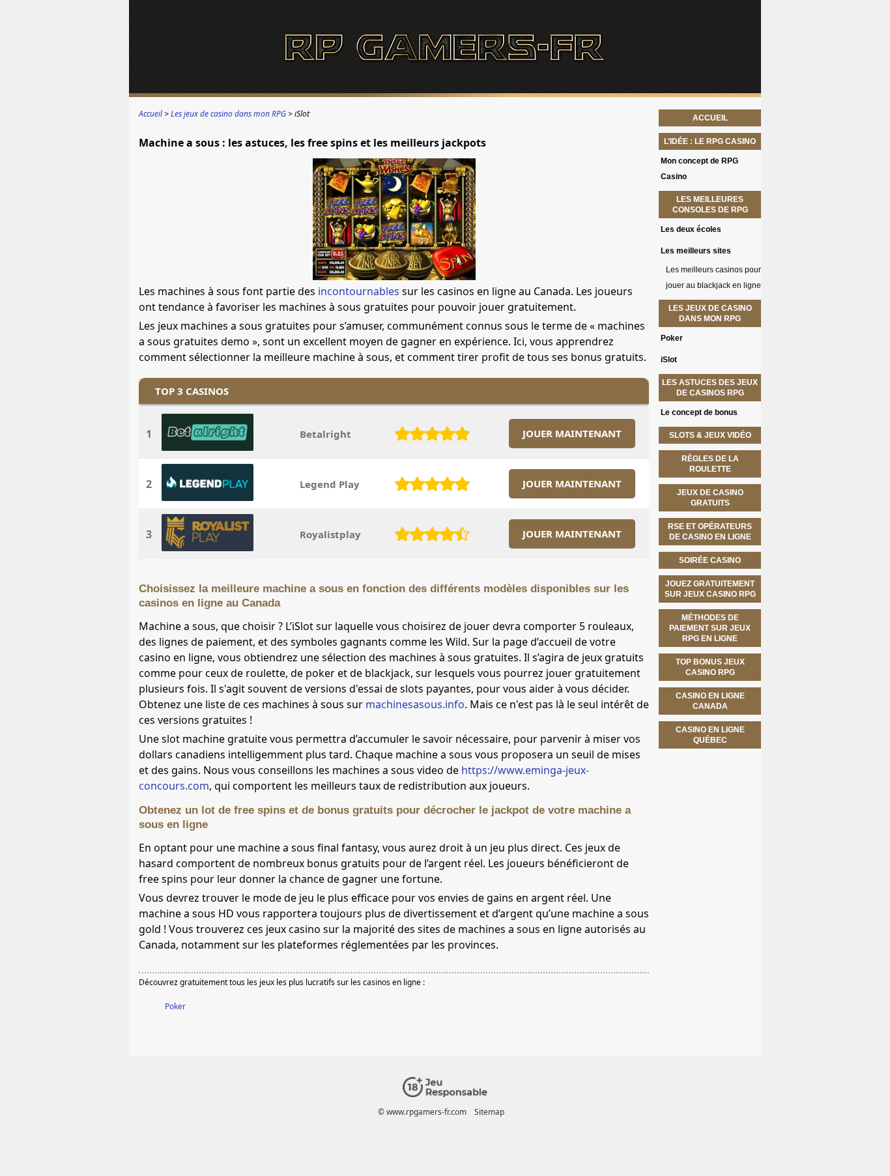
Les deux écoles (691, 229)
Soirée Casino (710, 560)
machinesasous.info (415, 704)
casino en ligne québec (710, 735)
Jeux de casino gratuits (710, 498)
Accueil (710, 117)
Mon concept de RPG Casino (699, 168)
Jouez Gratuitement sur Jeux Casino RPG (710, 589)
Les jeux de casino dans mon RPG (710, 313)
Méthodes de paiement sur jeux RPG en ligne (710, 628)
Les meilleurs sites (696, 250)
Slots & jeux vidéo (710, 435)
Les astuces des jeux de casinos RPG (710, 387)
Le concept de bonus (699, 412)
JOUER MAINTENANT (572, 433)
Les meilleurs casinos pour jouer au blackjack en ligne (713, 277)
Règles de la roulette (710, 464)
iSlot (669, 359)
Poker (175, 1006)
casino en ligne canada (710, 701)
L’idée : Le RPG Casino (710, 141)
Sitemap (489, 1111)
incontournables (358, 291)
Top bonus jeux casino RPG (710, 667)
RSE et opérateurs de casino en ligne (710, 531)
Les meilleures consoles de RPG (710, 204)
